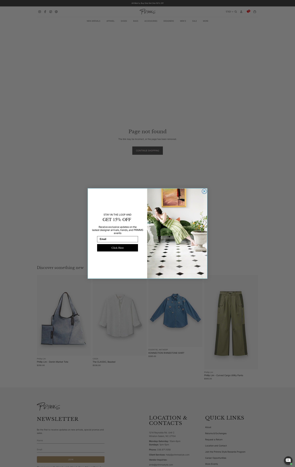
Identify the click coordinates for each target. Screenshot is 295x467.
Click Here (118, 247)
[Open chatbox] (288, 460)
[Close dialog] (204, 191)
